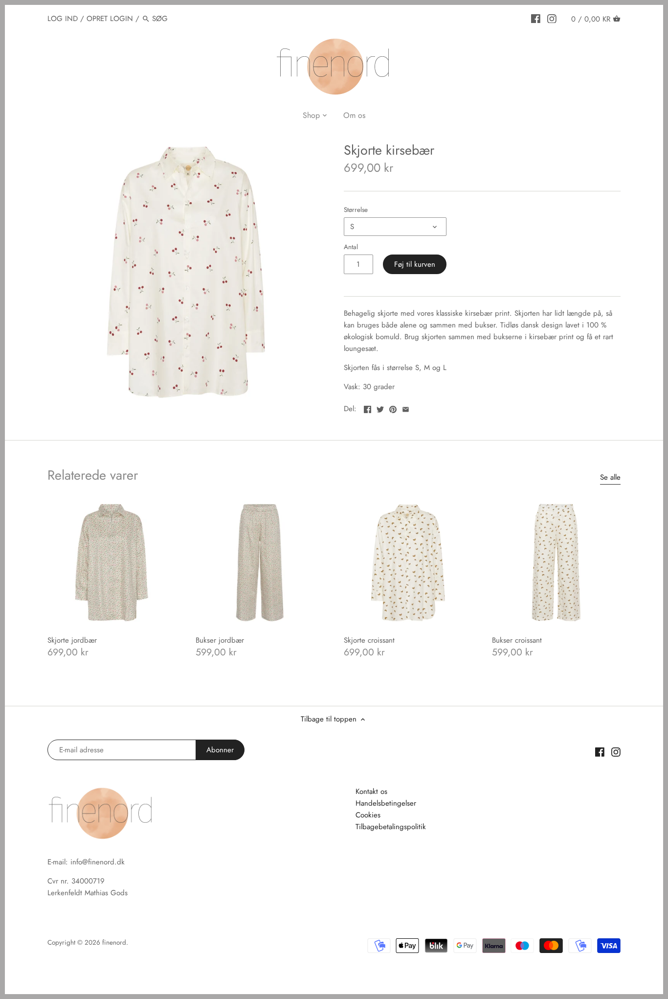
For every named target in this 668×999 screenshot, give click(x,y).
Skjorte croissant (369, 640)
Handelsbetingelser (386, 803)
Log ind (62, 18)
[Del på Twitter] (380, 407)
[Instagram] (552, 18)
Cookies (368, 815)
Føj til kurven (414, 264)
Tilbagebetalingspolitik (391, 826)
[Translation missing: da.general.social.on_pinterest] (393, 407)
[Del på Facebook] (367, 407)
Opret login (110, 18)
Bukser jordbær (220, 640)
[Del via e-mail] (405, 407)
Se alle (610, 477)
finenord (114, 942)
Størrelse (356, 210)
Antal (351, 247)
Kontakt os (371, 791)
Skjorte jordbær (72, 640)
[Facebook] (535, 18)
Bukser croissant (517, 640)
